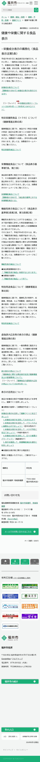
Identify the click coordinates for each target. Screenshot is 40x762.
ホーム (4, 17)
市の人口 (9, 729)
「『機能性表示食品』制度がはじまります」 (19, 272)
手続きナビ (15, 563)
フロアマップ (17, 659)
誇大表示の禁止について (11, 371)
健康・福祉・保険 (17, 17)
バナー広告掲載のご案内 (21, 578)
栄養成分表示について (10, 87)
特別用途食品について (10, 323)
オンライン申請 (34, 563)
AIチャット (25, 563)
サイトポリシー (22, 750)
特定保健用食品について (11, 150)
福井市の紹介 (11, 681)
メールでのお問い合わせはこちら (18, 531)
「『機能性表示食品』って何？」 (14, 279)
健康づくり (16, 20)
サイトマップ (8, 750)
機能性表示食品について (11, 264)
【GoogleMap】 (12, 519)
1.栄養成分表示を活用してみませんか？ (19, 420)
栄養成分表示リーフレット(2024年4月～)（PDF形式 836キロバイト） (19, 106)
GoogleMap (6, 659)
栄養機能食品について (10, 194)
